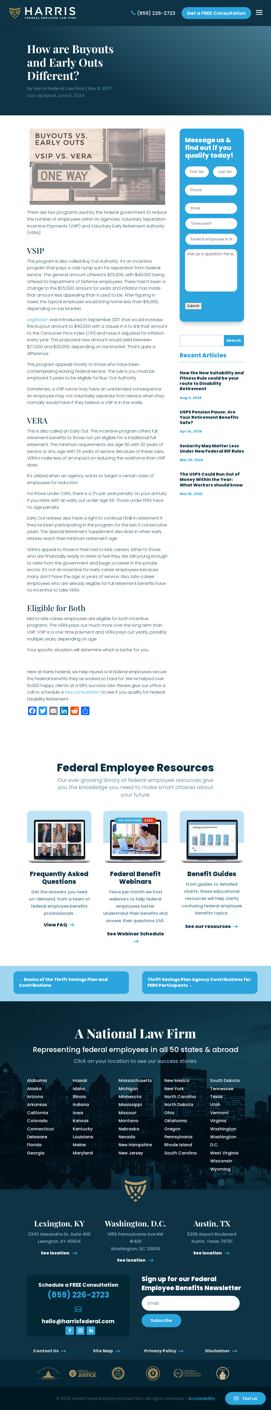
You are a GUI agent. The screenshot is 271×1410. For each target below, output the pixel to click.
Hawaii (80, 1080)
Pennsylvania (178, 1137)
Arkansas (37, 1105)
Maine (79, 1145)
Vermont (219, 1113)
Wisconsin (221, 1161)
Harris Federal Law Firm (59, 88)
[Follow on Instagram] (80, 1330)
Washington (223, 1129)
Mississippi (130, 1105)
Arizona (35, 1097)
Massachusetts (135, 1080)
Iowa (78, 1113)
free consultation (82, 692)
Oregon (172, 1129)
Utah (215, 1105)
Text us (249, 1398)
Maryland (83, 1153)
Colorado (37, 1121)
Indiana (81, 1105)
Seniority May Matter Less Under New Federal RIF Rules (212, 448)
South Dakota (225, 1080)
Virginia (218, 1121)
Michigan (128, 1089)
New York (174, 1089)
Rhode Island (178, 1145)
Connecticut (40, 1129)
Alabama (37, 1080)
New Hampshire (135, 1145)
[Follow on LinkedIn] (91, 1330)
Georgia (35, 1153)
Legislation (38, 320)
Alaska (34, 1089)
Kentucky (83, 1129)
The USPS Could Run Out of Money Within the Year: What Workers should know (211, 479)
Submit (193, 305)
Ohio (169, 1113)
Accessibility (201, 1398)
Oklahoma (175, 1121)
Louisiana (83, 1137)
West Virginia (224, 1153)
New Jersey (131, 1153)
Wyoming (220, 1169)
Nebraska (129, 1129)
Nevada (127, 1137)
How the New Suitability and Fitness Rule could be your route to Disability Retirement (212, 381)
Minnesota (130, 1097)
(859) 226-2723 (156, 13)
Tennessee (221, 1089)
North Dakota (178, 1105)
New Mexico (176, 1080)
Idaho (79, 1089)
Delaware (37, 1137)
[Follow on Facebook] (70, 1330)
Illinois (79, 1097)
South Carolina (180, 1153)
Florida (34, 1145)
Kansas (81, 1121)
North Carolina (180, 1097)
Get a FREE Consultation (216, 13)
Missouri (127, 1113)
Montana (128, 1121)
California (37, 1113)
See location (55, 1253)
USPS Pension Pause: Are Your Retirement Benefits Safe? (209, 417)
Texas (216, 1097)
